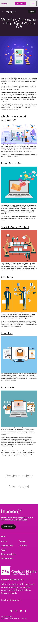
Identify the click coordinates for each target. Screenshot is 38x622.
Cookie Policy (24, 618)
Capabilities (7, 545)
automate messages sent (10, 218)
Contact (23, 545)
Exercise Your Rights (14, 618)
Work (3, 549)
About (4, 541)
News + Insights (8, 553)
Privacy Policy (4, 618)
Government (7, 558)
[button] (32, 11)
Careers (22, 541)
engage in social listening (13, 268)
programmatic (27, 427)
